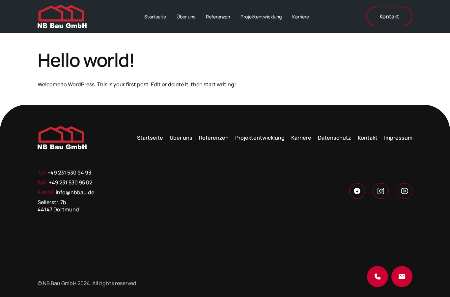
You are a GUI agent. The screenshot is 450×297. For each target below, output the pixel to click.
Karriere (300, 17)
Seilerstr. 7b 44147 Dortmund (58, 206)
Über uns (186, 17)
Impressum (398, 137)
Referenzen (218, 17)
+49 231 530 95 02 (70, 182)
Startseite (155, 17)
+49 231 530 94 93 (69, 172)
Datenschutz (334, 137)
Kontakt (368, 137)
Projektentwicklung (261, 17)
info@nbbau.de (75, 192)
